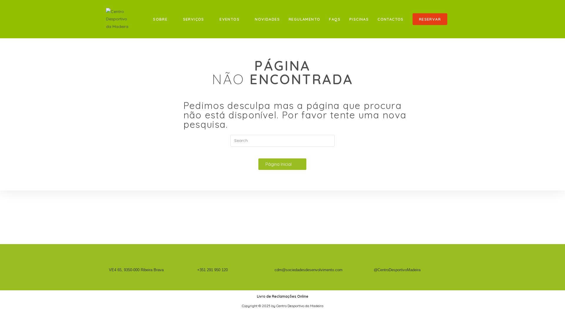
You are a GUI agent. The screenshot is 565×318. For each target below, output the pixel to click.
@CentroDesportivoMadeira (397, 270)
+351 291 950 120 (212, 270)
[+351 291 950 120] (199, 263)
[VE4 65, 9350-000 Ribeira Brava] (111, 263)
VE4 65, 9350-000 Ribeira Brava (136, 270)
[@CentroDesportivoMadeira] (376, 263)
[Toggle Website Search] (457, 19)
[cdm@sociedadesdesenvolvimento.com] (277, 263)
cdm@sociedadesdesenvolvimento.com (309, 270)
